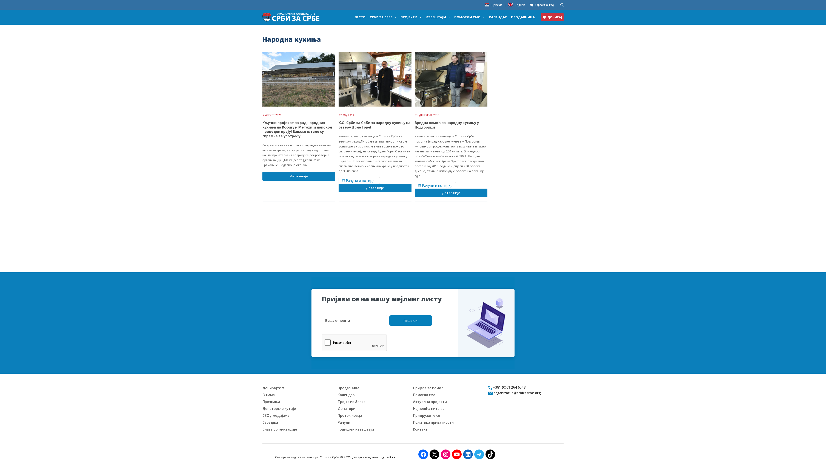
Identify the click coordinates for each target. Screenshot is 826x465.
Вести (360, 17)
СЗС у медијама (275, 415)
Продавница (523, 17)
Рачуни (344, 422)
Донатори (346, 408)
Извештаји (436, 17)
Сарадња (270, 422)
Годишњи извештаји (356, 429)
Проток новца (350, 415)
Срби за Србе (381, 17)
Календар (498, 17)
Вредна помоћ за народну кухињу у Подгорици (447, 125)
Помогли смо (467, 17)
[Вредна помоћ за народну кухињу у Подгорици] (451, 79)
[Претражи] (562, 4)
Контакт (420, 429)
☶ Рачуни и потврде (359, 180)
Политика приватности (433, 422)
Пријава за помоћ (428, 388)
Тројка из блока (351, 401)
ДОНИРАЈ (554, 17)
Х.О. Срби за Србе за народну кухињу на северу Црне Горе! (374, 125)
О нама (268, 394)
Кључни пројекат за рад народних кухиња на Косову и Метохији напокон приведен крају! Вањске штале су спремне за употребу (297, 129)
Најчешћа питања (428, 408)
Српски (497, 5)
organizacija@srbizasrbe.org (517, 393)
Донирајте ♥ (273, 388)
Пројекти (409, 17)
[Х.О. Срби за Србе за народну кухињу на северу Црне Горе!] (375, 79)
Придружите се (426, 415)
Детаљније (302, 177)
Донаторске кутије (279, 408)
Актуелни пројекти (430, 401)
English (520, 5)
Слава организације (279, 429)
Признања (271, 401)
